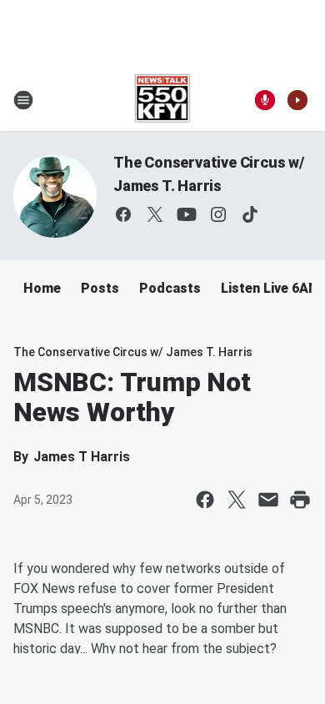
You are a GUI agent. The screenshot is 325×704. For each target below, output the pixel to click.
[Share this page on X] (236, 499)
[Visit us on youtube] (187, 214)
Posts (100, 288)
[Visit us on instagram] (218, 214)
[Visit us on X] (155, 214)
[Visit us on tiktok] (250, 214)
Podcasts (170, 288)
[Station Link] (163, 100)
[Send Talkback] (265, 100)
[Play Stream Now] (298, 100)
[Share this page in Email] (268, 499)
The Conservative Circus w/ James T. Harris (132, 352)
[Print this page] (300, 499)
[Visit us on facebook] (123, 214)
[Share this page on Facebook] (205, 499)
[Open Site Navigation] (23, 100)
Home (42, 288)
